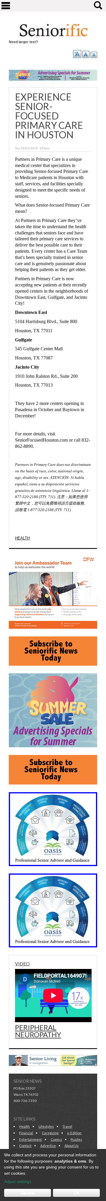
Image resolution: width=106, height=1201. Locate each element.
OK (77, 1192)
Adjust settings (17, 1181)
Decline (27, 1192)
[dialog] (53, 1175)
